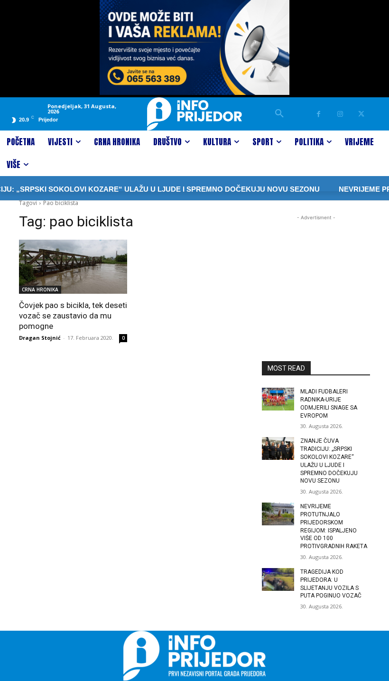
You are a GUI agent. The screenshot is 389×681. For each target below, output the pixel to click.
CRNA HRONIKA (40, 289)
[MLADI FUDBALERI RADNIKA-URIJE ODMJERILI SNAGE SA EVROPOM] (278, 399)
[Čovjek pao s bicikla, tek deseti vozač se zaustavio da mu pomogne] (73, 267)
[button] (279, 114)
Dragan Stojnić (40, 337)
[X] (361, 114)
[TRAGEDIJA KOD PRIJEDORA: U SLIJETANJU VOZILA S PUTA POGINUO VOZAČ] (278, 579)
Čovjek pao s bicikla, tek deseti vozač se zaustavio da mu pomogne (73, 315)
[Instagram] (340, 114)
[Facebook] (318, 114)
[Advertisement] (316, 270)
